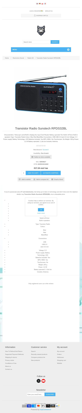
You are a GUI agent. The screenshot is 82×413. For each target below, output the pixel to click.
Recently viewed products (39, 354)
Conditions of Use (10, 363)
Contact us (8, 369)
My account (60, 351)
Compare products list (38, 357)
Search (55, 42)
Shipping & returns (11, 357)
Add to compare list (42, 179)
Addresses (60, 357)
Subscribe (50, 394)
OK (41, 210)
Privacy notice (9, 360)
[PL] (42, 3)
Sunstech (46, 149)
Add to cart (33, 173)
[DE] (39, 3)
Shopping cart (61, 360)
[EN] (37, 3)
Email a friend (58, 179)
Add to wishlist (26, 179)
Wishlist (59, 363)
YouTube (43, 381)
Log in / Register (35, 11)
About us (8, 366)
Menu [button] (14, 49)
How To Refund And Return (13, 351)
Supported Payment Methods (14, 354)
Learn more (41, 213)
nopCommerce (45, 409)
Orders (59, 354)
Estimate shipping (50, 173)
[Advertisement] (41, 328)
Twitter (38, 381)
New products (35, 360)
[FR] (45, 3)
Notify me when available (42, 157)
